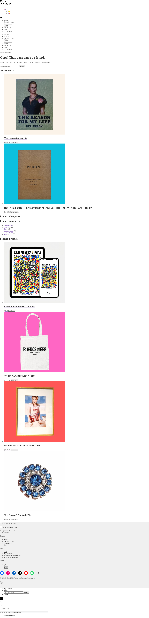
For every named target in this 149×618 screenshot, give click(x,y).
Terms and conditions (11, 557)
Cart (5, 552)
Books (6, 566)
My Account (8, 589)
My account (8, 31)
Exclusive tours (9, 22)
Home (2, 52)
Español (6, 34)
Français (6, 36)
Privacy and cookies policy (12, 555)
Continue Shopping (9, 615)
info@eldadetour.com (10, 527)
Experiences (8, 24)
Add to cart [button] (14, 142)
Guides (10, 233)
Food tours (7, 227)
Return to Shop (16, 612)
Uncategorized (8, 231)
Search (22, 66)
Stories (6, 26)
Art (5, 564)
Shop (5, 29)
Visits (6, 20)
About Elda (7, 27)
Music (6, 568)
